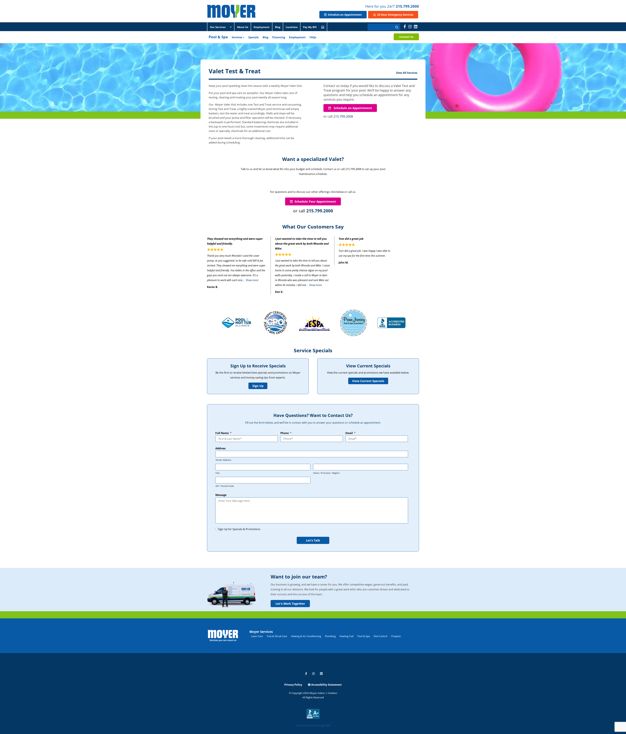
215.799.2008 (343, 116)
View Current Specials (368, 381)
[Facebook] (404, 26)
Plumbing (330, 636)
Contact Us (406, 37)
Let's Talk (313, 540)
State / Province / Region (326, 472)
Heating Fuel (347, 636)
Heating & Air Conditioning (306, 636)
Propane (396, 636)
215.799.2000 (407, 6)
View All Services (406, 73)
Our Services (218, 27)
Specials (253, 37)
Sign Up (257, 386)
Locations (292, 27)
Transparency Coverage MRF (313, 725)
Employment (261, 27)
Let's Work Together (290, 604)
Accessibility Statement (326, 684)
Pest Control (380, 636)
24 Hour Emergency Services (395, 14)
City (218, 472)
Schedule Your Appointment (315, 201)
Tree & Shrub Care (277, 636)
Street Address (223, 459)
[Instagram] (410, 26)
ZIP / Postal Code (225, 486)
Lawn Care (257, 636)
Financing (278, 37)
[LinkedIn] (415, 26)
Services (237, 37)
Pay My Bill (310, 27)
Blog (277, 27)
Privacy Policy (293, 684)
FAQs (313, 37)
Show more (252, 280)
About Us (242, 27)
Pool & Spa (218, 36)
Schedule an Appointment (344, 14)
